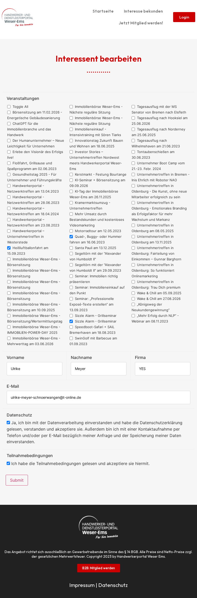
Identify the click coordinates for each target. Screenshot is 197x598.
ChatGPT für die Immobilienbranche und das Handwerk (29, 129)
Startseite (103, 11)
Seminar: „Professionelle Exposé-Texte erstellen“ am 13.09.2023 (92, 304)
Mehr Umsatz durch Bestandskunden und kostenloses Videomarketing (97, 219)
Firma (140, 357)
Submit (17, 480)
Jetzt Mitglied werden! (141, 22)
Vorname (15, 357)
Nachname (81, 357)
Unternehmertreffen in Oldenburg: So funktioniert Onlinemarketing (153, 270)
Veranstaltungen (23, 98)
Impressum (82, 585)
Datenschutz (19, 415)
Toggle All (20, 107)
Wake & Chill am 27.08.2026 (158, 299)
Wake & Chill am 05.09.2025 (158, 293)
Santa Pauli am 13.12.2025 (95, 248)
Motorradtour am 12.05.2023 (97, 231)
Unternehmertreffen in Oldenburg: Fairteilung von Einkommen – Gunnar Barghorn (156, 253)
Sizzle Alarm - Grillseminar (95, 316)
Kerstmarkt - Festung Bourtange (100, 174)
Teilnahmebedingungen (30, 455)
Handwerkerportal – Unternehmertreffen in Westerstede (25, 236)
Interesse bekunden (143, 11)
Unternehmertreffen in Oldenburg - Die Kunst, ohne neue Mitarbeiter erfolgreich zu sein (159, 191)
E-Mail (13, 386)
